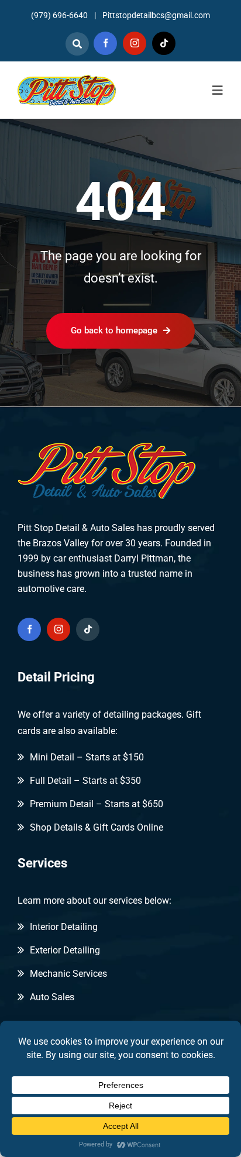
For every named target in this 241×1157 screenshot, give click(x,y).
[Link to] (77, 44)
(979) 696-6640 (59, 15)
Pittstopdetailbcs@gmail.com (156, 15)
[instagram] (134, 43)
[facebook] (105, 43)
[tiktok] (163, 43)
